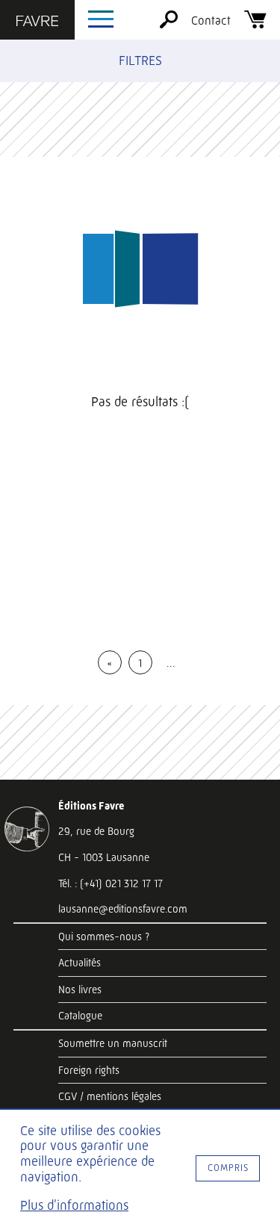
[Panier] (255, 24)
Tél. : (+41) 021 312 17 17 (110, 883)
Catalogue (80, 1016)
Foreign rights (88, 1070)
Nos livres (80, 989)
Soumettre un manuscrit (112, 1043)
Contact (211, 20)
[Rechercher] (169, 24)
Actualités (79, 963)
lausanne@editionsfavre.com (122, 909)
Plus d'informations (74, 1205)
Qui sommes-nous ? (103, 936)
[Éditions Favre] (37, 22)
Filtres (140, 60)
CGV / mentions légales (109, 1096)
